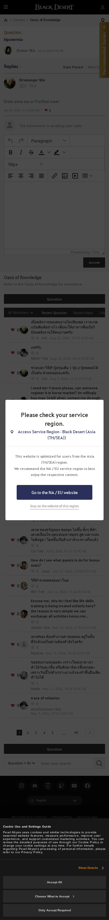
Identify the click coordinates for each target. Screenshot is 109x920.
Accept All (54, 882)
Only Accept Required (54, 910)
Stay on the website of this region (54, 506)
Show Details (88, 867)
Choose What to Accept (52, 896)
